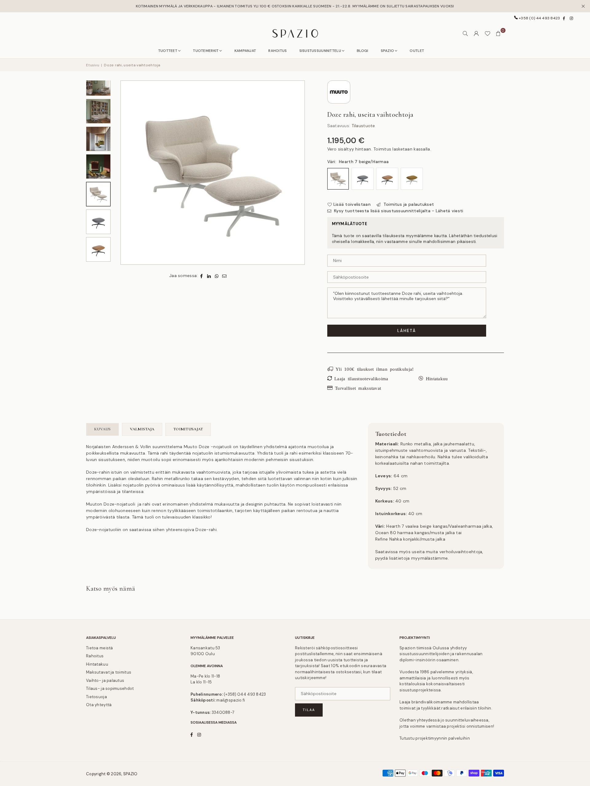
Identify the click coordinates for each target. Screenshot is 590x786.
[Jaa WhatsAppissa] (216, 275)
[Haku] (465, 33)
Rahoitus (95, 656)
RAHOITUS (277, 50)
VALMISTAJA (142, 429)
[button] (498, 33)
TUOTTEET (167, 50)
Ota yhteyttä (99, 704)
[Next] (299, 172)
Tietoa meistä (99, 648)
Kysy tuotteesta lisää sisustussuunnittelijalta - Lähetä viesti (398, 210)
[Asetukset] (476, 33)
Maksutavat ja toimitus (108, 672)
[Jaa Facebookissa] (201, 275)
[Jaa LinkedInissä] (209, 275)
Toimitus (382, 149)
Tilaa (309, 710)
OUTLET (417, 50)
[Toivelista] (487, 33)
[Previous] (126, 172)
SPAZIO (387, 50)
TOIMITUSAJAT (188, 429)
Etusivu (92, 65)
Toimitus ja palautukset (408, 204)
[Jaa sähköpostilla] (224, 275)
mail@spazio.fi (230, 700)
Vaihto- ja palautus (105, 680)
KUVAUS (102, 429)
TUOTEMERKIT (205, 50)
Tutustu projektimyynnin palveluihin (434, 738)
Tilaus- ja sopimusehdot (110, 688)
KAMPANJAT (245, 50)
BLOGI (362, 50)
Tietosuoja (96, 696)
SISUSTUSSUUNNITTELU (320, 50)
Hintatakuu (97, 664)
